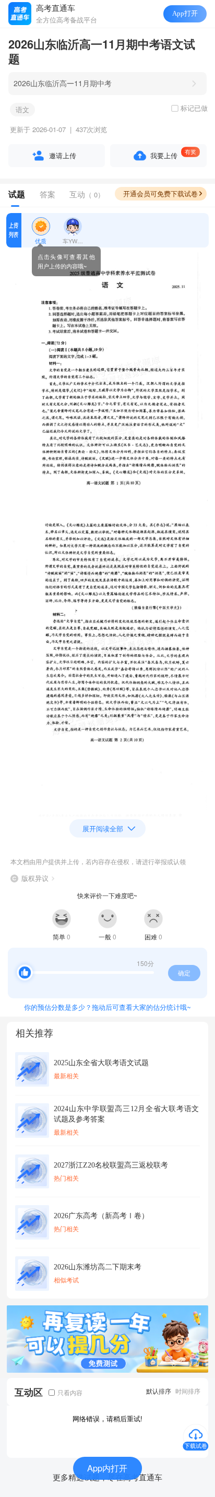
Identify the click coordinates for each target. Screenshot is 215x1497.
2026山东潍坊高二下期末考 (97, 1267)
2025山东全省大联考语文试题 (101, 1062)
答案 (47, 193)
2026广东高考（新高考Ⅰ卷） (101, 1215)
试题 (16, 194)
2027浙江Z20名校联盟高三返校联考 (111, 1165)
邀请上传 (62, 155)
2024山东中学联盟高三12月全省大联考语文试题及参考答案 (126, 1113)
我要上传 (163, 155)
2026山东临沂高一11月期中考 (63, 83)
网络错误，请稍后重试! (107, 1418)
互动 (86, 193)
